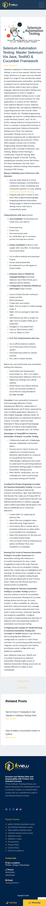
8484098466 (10, 872)
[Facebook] (6, 809)
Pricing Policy (13, 842)
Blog (6, 65)
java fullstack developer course (20, 827)
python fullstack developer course (21, 824)
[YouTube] (20, 809)
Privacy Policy (13, 845)
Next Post (23, 688)
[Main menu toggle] (41, 4)
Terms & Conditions (16, 851)
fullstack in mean (15, 839)
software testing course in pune (20, 833)
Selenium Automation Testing (21, 192)
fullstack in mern (14, 836)
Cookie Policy (13, 848)
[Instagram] (10, 809)
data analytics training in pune (19, 830)
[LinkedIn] (13, 809)
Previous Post (23, 681)
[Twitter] (17, 809)
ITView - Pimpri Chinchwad (17, 865)
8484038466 (10, 875)
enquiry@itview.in (12, 883)
